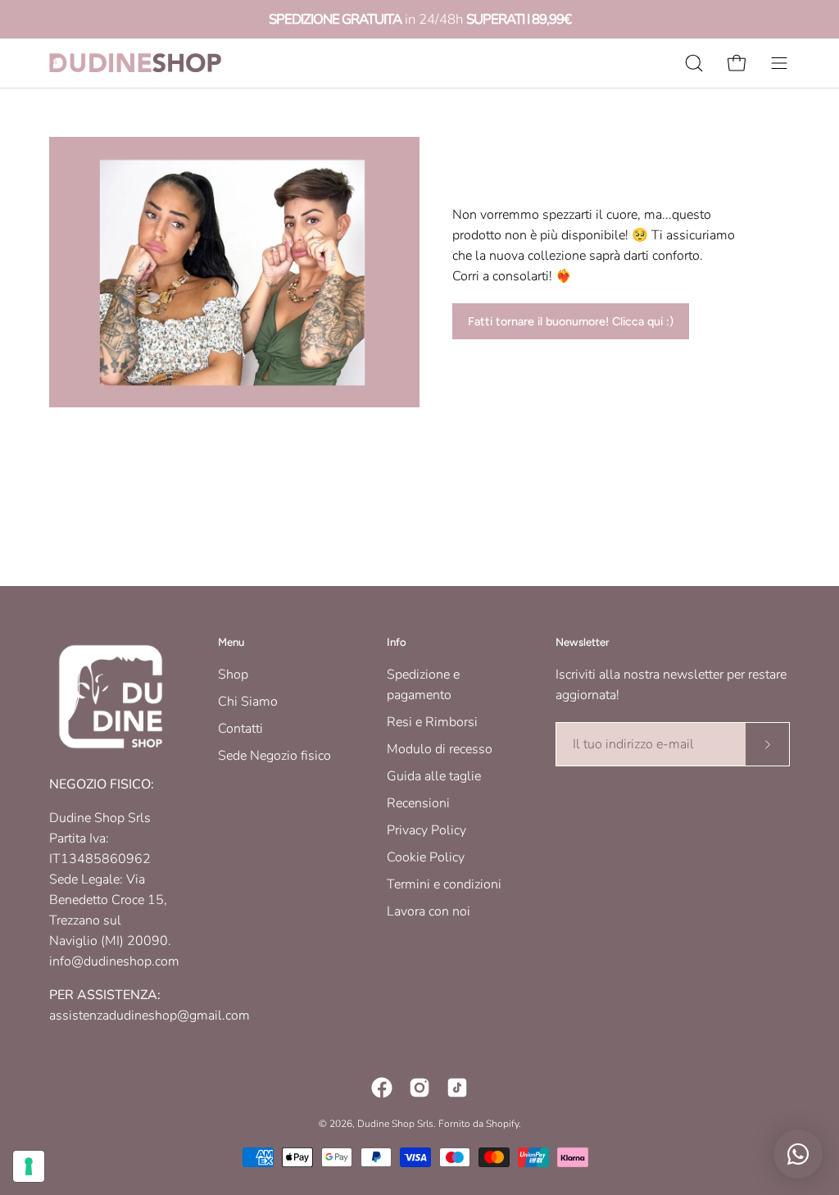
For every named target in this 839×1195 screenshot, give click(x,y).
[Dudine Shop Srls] (135, 62)
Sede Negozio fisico (274, 756)
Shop (233, 675)
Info (396, 641)
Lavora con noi (428, 911)
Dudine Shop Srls (395, 1123)
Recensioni (418, 803)
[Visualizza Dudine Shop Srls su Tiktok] (457, 1087)
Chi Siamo (248, 702)
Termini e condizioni (444, 884)
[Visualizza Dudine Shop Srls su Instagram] (419, 1087)
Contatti (240, 729)
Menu (231, 641)
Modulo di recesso (439, 749)
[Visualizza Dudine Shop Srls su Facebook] (382, 1087)
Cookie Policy (426, 857)
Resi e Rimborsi (432, 722)
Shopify (502, 1123)
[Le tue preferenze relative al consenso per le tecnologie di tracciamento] (28, 1166)
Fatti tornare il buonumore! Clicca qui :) (570, 321)
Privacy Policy (426, 830)
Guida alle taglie (434, 776)
